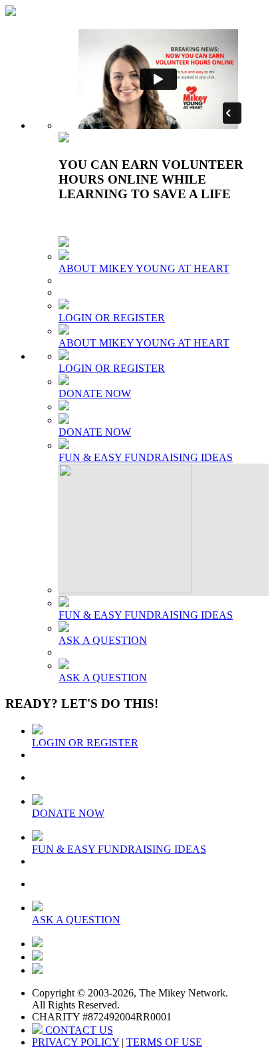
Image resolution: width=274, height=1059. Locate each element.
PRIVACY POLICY (75, 1042)
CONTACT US (78, 1030)
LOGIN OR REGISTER (112, 317)
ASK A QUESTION (103, 640)
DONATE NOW (95, 393)
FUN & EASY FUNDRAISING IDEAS (146, 457)
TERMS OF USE (164, 1042)
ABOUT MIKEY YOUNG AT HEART (144, 268)
